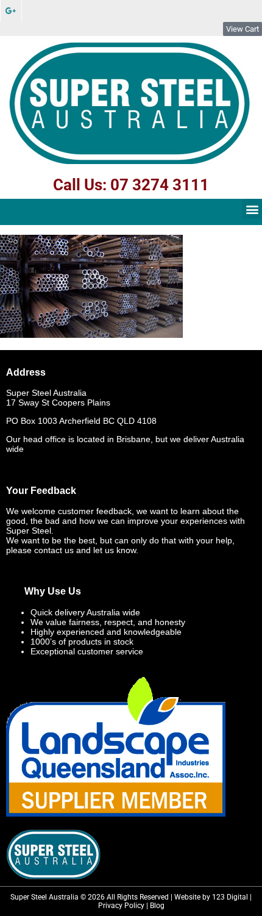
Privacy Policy (121, 905)
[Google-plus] (11, 11)
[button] (252, 209)
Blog (157, 905)
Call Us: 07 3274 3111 (131, 185)
